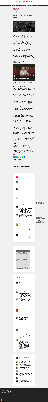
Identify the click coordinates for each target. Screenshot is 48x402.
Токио (15, 154)
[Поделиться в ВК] (14, 157)
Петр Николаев (21, 328)
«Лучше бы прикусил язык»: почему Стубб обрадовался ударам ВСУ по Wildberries (25, 312)
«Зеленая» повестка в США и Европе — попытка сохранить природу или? (25, 216)
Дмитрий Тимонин (22, 298)
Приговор (21, 235)
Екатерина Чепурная (22, 291)
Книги (35, 5)
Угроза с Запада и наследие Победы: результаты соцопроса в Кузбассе (25, 331)
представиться (16, 167)
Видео (16, 5)
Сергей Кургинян (22, 180)
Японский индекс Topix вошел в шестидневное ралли (40, 213)
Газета (32, 5)
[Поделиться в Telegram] (16, 157)
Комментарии (28, 5)
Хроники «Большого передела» (23, 189)
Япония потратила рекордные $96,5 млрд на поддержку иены (40, 209)
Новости (12, 5)
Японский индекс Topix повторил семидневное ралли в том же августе (40, 204)
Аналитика (19, 5)
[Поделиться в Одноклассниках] (18, 157)
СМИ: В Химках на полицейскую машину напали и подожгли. (25, 378)
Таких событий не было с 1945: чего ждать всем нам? (25, 368)
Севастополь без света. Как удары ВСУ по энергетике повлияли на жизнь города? (25, 293)
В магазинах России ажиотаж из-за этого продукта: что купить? (25, 374)
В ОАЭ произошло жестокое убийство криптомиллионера (25, 365)
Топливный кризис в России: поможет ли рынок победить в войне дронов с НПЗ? (25, 208)
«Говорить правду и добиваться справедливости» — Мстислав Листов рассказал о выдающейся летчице (25, 319)
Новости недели (22, 187)
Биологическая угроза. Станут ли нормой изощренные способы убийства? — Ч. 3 (24, 226)
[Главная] (24, 2)
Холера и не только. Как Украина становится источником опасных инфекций (24, 342)
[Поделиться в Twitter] (20, 157)
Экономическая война (18, 8)
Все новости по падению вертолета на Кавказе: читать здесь (25, 371)
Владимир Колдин (22, 206)
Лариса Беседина (22, 223)
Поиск (38, 5)
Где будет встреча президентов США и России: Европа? (25, 381)
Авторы (23, 5)
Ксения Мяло (21, 234)
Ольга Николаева (22, 214)
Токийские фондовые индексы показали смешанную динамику (40, 231)
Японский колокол (23, 181)
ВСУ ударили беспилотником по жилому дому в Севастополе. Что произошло (25, 284)
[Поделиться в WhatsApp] (22, 157)
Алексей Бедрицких (22, 309)
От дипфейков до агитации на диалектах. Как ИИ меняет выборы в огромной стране (25, 301)
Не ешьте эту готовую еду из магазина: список (25, 362)
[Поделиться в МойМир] (24, 157)
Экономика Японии (17, 9)
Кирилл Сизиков (22, 281)
